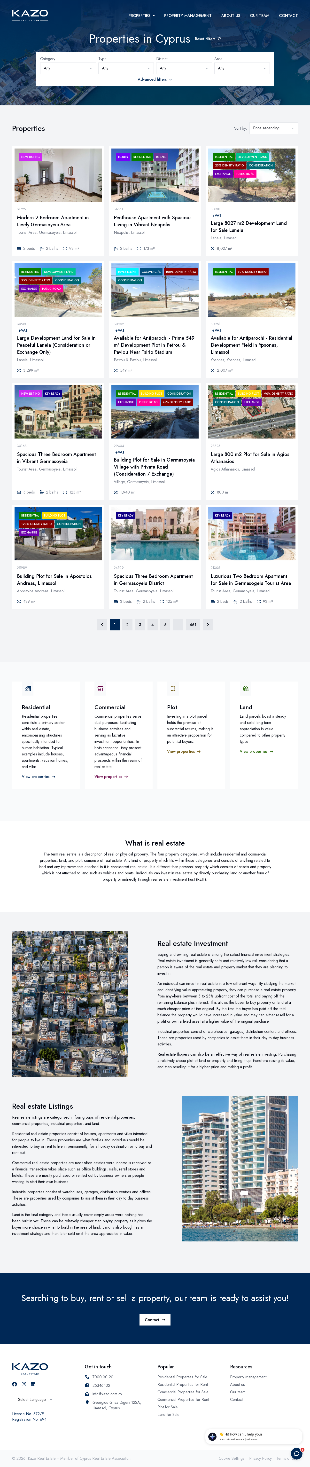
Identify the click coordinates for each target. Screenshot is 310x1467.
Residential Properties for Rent (182, 1384)
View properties (35, 776)
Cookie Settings (231, 1458)
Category (47, 59)
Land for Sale (168, 1414)
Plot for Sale (167, 1407)
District (161, 59)
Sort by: (240, 128)
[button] (68, 68)
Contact (288, 15)
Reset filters (205, 39)
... (178, 625)
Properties (139, 15)
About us (230, 15)
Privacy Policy (260, 1458)
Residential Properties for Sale (182, 1377)
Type (102, 59)
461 (193, 625)
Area (218, 59)
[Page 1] (102, 624)
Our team (259, 15)
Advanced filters (152, 79)
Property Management (188, 15)
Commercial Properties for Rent (183, 1399)
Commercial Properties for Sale (183, 1392)
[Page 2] (208, 624)
